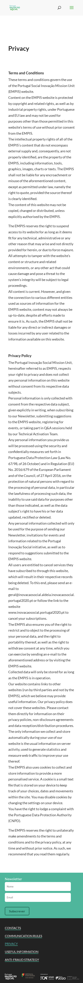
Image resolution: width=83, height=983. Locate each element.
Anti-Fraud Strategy (22, 959)
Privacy (11, 943)
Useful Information (21, 951)
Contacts (13, 928)
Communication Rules (23, 936)
